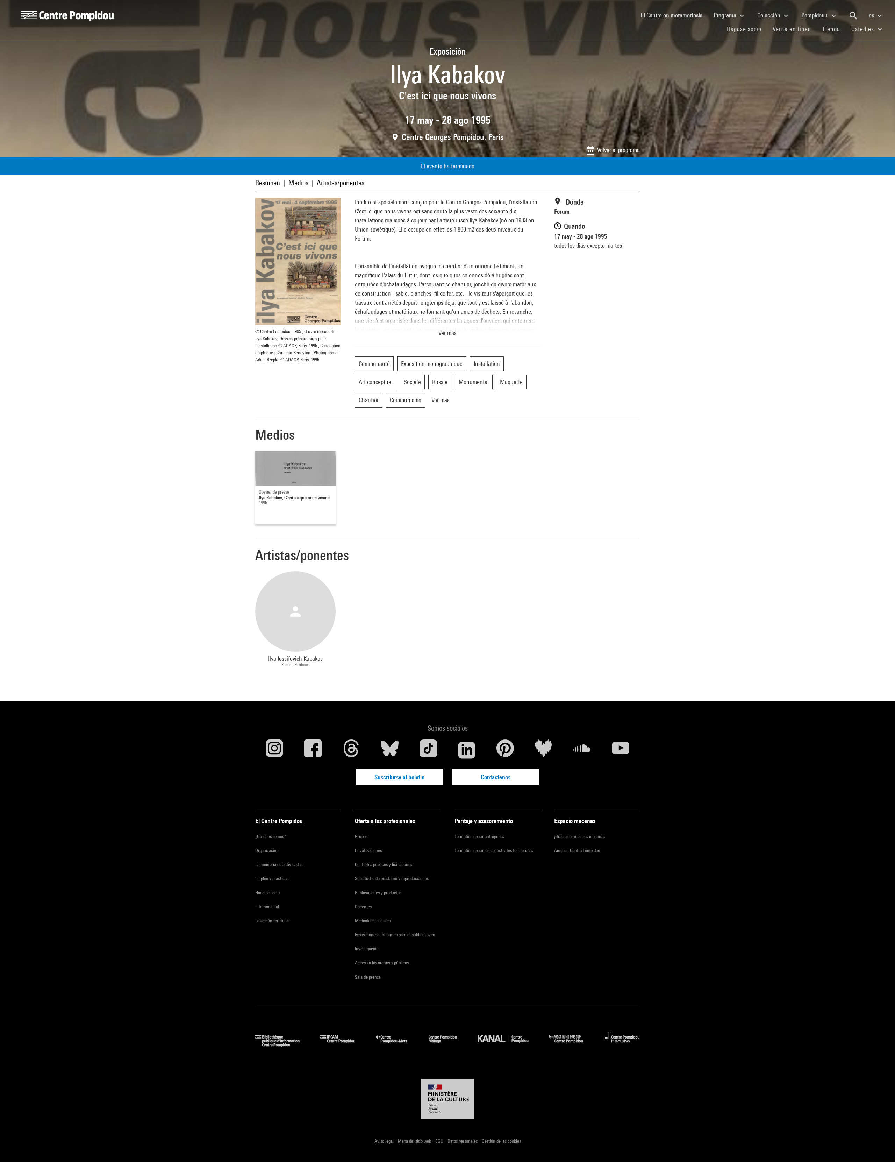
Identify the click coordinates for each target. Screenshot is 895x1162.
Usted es (863, 29)
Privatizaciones (368, 850)
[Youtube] (620, 749)
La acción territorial (272, 920)
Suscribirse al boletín (399, 777)
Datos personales (463, 1141)
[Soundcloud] (582, 749)
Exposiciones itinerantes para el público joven (395, 934)
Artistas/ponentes (340, 182)
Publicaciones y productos (378, 892)
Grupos (361, 836)
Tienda (834, 29)
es (872, 15)
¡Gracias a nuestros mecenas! (580, 836)
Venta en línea (792, 29)
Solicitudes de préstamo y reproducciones (392, 878)
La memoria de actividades (278, 864)
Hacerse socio (267, 892)
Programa (726, 15)
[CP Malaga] (448, 1044)
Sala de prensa (368, 977)
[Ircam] (343, 1044)
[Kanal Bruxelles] (508, 1044)
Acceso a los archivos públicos (382, 962)
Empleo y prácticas (271, 878)
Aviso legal (384, 1141)
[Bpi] (282, 1044)
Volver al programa (618, 150)
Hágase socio (747, 29)
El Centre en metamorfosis (674, 15)
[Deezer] (543, 749)
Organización (267, 850)
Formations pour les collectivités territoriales (493, 850)
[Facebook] (313, 749)
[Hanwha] (622, 1044)
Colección (769, 15)
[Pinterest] (505, 749)
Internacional (267, 906)
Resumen (267, 182)
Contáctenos (495, 777)
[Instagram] (274, 749)
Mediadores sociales (373, 920)
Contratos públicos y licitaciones (383, 864)
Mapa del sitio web (415, 1141)
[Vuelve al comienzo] (878, 1145)
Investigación (367, 948)
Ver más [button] (447, 332)
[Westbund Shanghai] (571, 1044)
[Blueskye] (390, 749)
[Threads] (351, 749)
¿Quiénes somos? (270, 836)
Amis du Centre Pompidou (577, 850)
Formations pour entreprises (479, 836)
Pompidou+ (815, 15)
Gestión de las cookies (501, 1141)
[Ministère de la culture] (447, 1099)
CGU (439, 1141)
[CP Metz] (397, 1044)
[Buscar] (853, 16)
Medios (298, 182)
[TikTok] (428, 749)
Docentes (363, 906)
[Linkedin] (467, 749)
